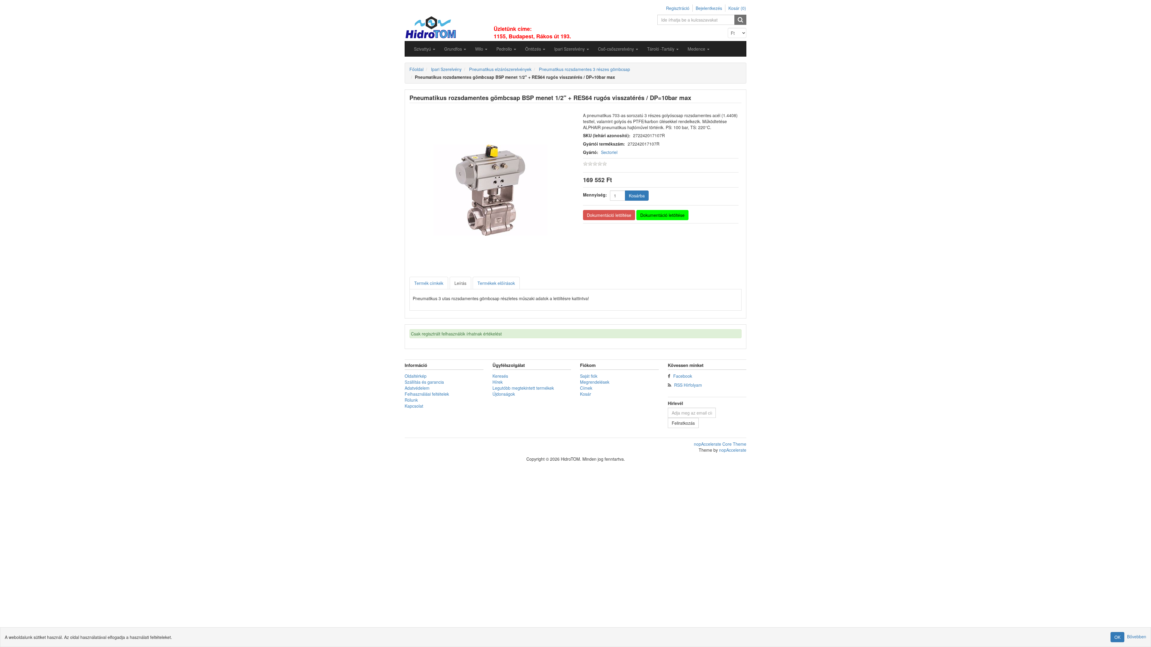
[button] (424, 48)
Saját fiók (588, 376)
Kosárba (637, 196)
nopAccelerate (732, 450)
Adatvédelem (417, 388)
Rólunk (411, 400)
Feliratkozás (683, 423)
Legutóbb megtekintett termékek (523, 388)
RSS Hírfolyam (688, 385)
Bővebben (1136, 637)
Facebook (682, 376)
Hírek (497, 382)
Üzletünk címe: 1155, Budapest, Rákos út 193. (532, 32)
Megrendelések (594, 382)
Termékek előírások (496, 283)
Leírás (460, 283)
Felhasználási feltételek (427, 394)
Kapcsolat (414, 406)
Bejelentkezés (709, 8)
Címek (586, 388)
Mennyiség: (595, 195)
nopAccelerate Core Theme (720, 444)
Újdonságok (503, 394)
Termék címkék (428, 283)
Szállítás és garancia (424, 382)
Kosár (585, 394)
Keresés (500, 376)
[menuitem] (424, 48)
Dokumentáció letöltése (609, 215)
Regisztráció (677, 8)
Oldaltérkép (416, 376)
